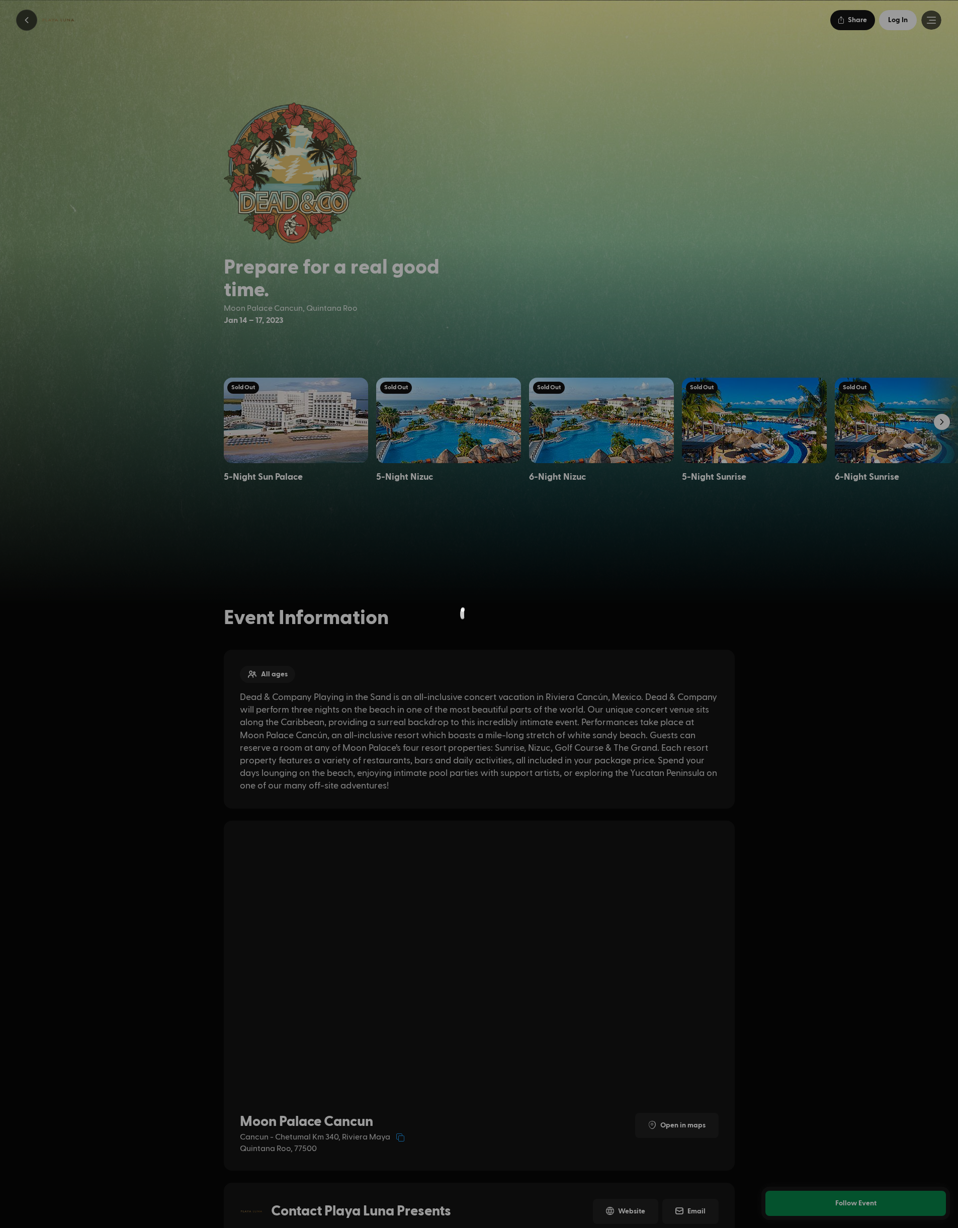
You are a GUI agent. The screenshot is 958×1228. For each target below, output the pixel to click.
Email (696, 1211)
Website (631, 1211)
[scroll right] (942, 422)
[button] (26, 20)
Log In (898, 20)
